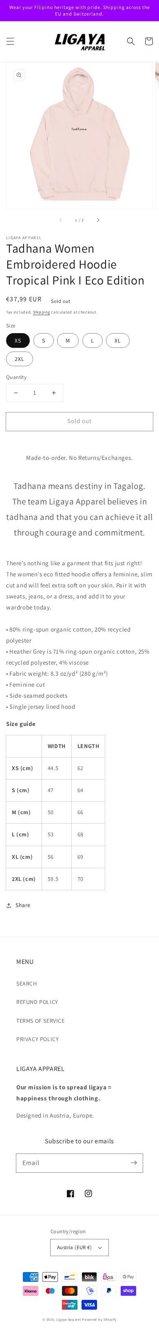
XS (18, 340)
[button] (10, 41)
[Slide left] (61, 220)
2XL (19, 359)
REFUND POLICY (37, 1002)
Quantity (16, 377)
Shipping (41, 312)
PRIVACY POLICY (37, 1039)
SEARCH (26, 983)
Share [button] (23, 905)
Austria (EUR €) (74, 1247)
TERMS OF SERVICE (40, 1020)
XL (118, 340)
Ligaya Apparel (69, 1319)
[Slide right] (98, 220)
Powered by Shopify (99, 1319)
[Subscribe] (134, 1163)
